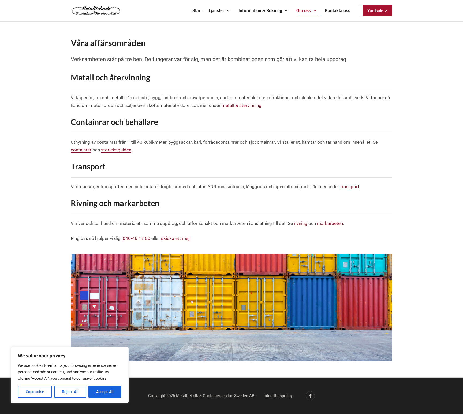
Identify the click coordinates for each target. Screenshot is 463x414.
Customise (35, 392)
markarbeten (330, 223)
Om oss (303, 10)
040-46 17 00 (136, 238)
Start (197, 10)
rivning (300, 223)
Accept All (105, 392)
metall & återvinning (242, 105)
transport (349, 186)
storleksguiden (116, 150)
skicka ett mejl (176, 238)
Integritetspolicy (278, 395)
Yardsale (375, 10)
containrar (81, 150)
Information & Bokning (260, 10)
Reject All (70, 392)
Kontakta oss (337, 10)
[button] (227, 11)
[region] (70, 375)
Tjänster (216, 10)
